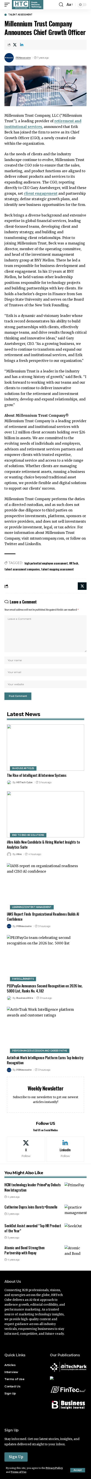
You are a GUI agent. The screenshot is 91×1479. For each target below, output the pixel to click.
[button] (77, 1470)
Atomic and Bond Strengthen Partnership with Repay (24, 1250)
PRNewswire (23, 57)
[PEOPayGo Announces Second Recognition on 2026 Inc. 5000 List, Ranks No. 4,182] (45, 958)
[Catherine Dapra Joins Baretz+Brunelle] (75, 1211)
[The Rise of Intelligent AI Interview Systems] (45, 747)
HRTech (73, 563)
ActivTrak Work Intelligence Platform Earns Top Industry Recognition (45, 1060)
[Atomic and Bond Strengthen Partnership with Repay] (75, 1252)
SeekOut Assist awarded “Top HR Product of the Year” (32, 1228)
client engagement (40, 193)
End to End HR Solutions (28, 835)
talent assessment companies (22, 569)
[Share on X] (15, 44)
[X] (26, 1149)
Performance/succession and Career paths (39, 1050)
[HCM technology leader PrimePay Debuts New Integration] (75, 1189)
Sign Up (16, 1457)
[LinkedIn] (65, 1149)
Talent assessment (20, 15)
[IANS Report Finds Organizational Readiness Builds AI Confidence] (45, 886)
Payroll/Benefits (23, 978)
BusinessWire (24, 998)
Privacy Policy (54, 1468)
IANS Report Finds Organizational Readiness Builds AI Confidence (43, 916)
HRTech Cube (24, 782)
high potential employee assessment (46, 563)
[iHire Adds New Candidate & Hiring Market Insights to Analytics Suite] (45, 814)
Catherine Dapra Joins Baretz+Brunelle (30, 1207)
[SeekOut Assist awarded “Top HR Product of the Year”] (75, 1230)
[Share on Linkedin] (22, 44)
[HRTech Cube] (27, 4)
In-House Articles (23, 768)
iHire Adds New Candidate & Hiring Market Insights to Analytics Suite (43, 844)
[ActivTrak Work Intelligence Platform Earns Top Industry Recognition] (45, 1030)
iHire (19, 854)
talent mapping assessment (57, 569)
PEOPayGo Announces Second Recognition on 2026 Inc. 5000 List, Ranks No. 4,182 (45, 988)
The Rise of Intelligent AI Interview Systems (37, 775)
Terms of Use (18, 1472)
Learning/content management (31, 907)
